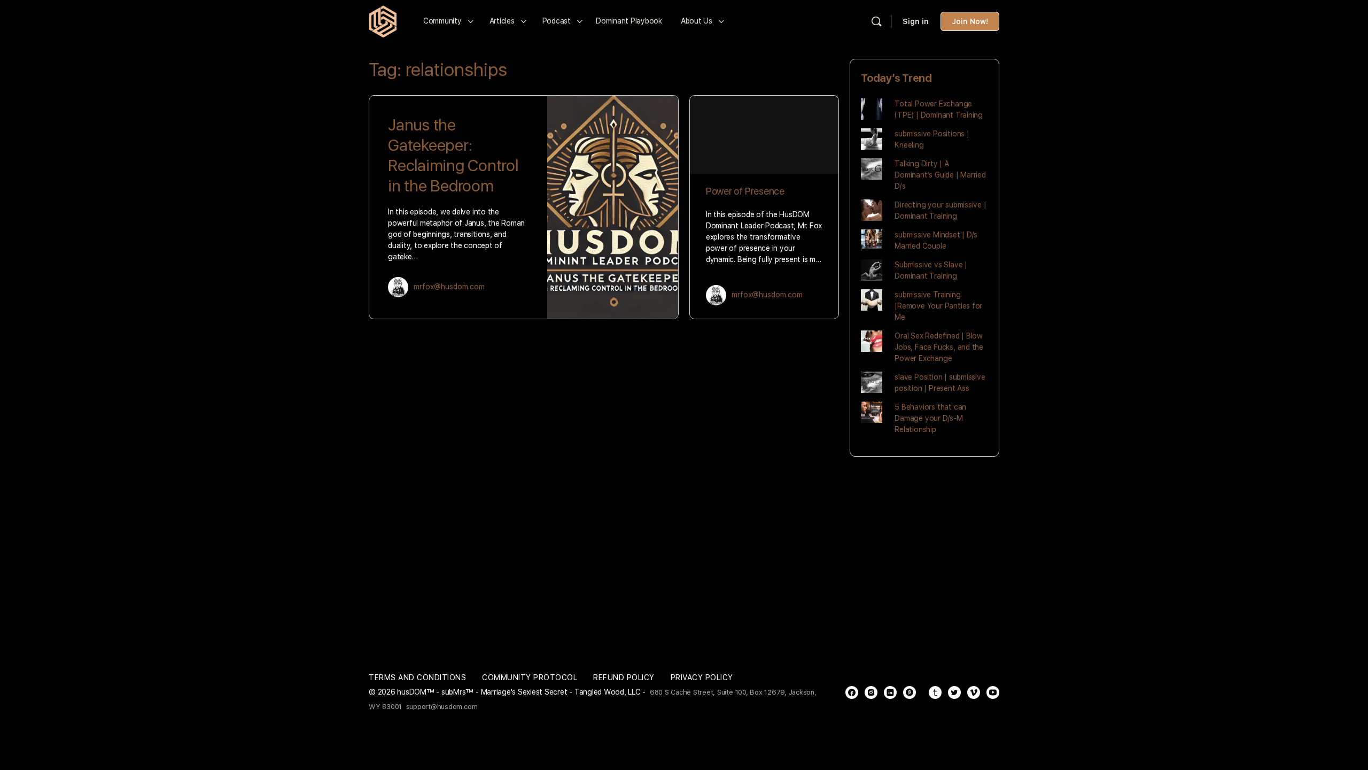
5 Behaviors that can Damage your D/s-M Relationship (930, 418)
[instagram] (871, 692)
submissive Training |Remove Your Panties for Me (938, 305)
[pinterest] (909, 692)
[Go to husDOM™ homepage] (383, 20)
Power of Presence (745, 191)
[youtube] (992, 692)
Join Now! (970, 21)
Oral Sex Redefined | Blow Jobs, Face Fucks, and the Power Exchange (939, 347)
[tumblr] (935, 692)
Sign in (916, 21)
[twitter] (954, 692)
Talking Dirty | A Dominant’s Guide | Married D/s (940, 174)
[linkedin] (890, 692)
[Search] (876, 21)
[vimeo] (973, 692)
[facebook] (851, 692)
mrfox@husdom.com (449, 286)
